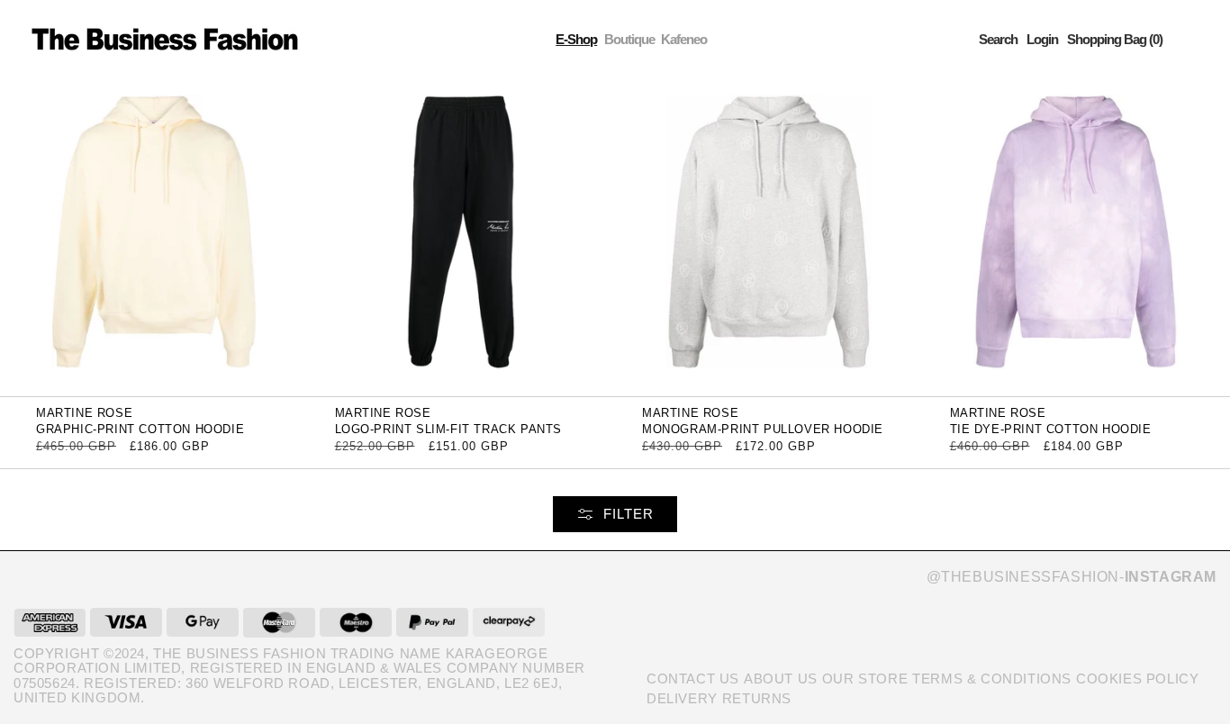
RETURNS (756, 698)
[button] (998, 39)
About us (781, 678)
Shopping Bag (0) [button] (1114, 39)
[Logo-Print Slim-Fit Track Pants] (462, 237)
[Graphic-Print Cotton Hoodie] (154, 237)
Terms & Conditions (992, 678)
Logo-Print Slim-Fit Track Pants (449, 429)
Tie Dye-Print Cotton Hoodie (1051, 429)
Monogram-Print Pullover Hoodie (762, 429)
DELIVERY (682, 698)
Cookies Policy (1137, 678)
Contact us (693, 678)
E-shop (576, 39)
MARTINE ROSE (84, 413)
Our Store (865, 678)
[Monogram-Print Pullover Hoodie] (769, 237)
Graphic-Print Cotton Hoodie (140, 429)
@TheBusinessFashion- (1071, 576)
